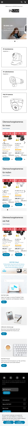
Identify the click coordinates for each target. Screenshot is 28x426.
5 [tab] (17, 209)
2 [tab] (12, 41)
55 (18, 196)
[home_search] (2, 2)
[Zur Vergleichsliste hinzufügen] (12, 159)
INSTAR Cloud (14, 262)
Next (24, 142)
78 (5, 198)
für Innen (6, 125)
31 (18, 151)
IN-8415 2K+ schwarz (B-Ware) (7, 144)
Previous (4, 142)
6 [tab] (19, 209)
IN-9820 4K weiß (19, 190)
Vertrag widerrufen (6, 411)
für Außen (7, 172)
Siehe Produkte (6, 128)
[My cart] (25, 2)
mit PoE (6, 221)
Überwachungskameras (13, 122)
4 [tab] (17, 41)
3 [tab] (14, 41)
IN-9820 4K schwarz (18, 240)
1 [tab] (9, 41)
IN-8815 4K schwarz (18, 144)
